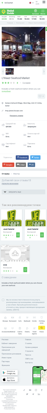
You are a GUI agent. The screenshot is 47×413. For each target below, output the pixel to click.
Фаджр (4, 18)
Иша (42, 18)
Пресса (28, 355)
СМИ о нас (29, 359)
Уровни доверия (31, 347)
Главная (10, 23)
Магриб (34, 18)
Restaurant (20, 23)
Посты (16, 174)
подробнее (6, 91)
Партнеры (6, 361)
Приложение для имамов (11, 354)
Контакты (29, 363)
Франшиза (6, 365)
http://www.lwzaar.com (14, 111)
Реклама (5, 339)
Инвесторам (6, 358)
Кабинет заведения (9, 343)
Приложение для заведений (8, 348)
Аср (26, 18)
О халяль (28, 343)
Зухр (19, 18)
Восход (12, 18)
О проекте (29, 351)
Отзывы (5, 174)
